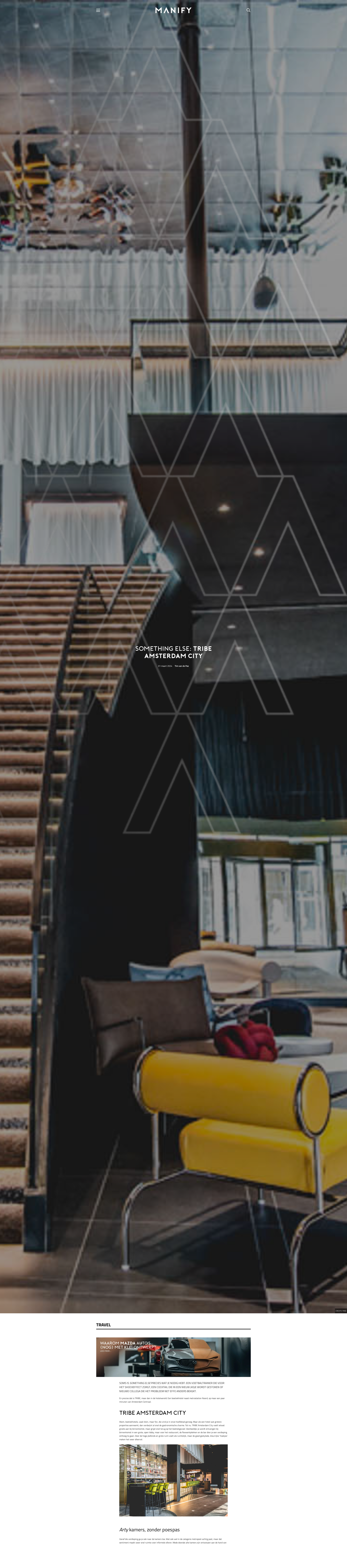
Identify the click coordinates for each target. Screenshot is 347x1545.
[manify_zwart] (173, 10)
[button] (98, 10)
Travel (103, 1324)
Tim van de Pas (182, 666)
